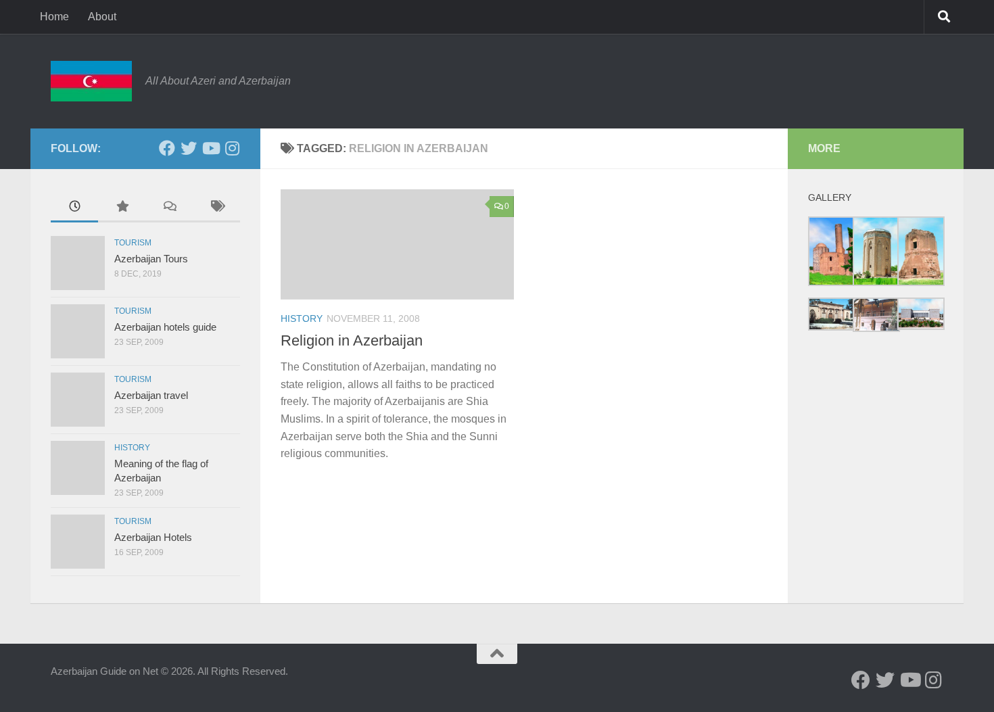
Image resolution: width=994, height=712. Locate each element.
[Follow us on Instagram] (232, 148)
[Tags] (216, 207)
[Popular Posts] (121, 207)
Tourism (132, 242)
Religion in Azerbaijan (352, 340)
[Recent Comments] (169, 207)
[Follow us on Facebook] (167, 148)
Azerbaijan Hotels (153, 537)
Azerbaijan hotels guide (165, 327)
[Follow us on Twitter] (189, 148)
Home (54, 16)
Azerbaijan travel (151, 395)
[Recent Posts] (74, 207)
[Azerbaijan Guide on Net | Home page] (91, 81)
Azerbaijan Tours (151, 258)
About (102, 16)
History (302, 318)
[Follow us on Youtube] (210, 148)
